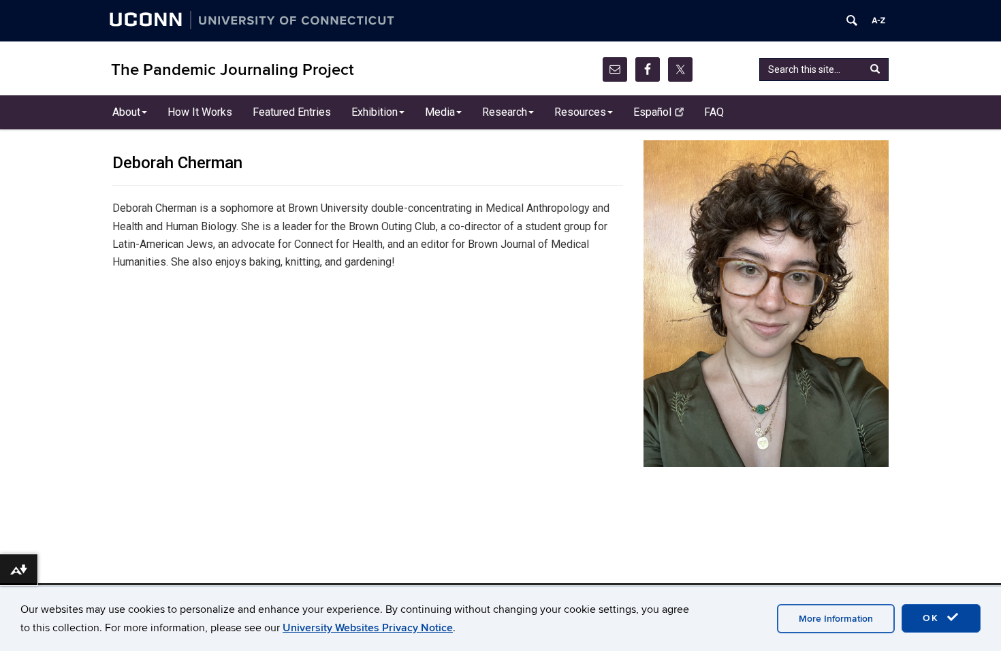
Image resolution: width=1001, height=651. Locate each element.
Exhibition (374, 112)
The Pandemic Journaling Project (232, 70)
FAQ (714, 112)
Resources (580, 112)
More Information (836, 618)
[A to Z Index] (878, 20)
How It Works (200, 112)
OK (933, 618)
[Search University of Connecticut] (852, 20)
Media (440, 112)
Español (652, 112)
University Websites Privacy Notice (368, 628)
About (126, 112)
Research (504, 112)
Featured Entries (292, 112)
